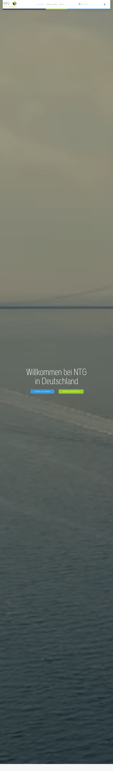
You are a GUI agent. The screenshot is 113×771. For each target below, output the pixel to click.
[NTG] (10, 2)
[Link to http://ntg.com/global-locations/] (104, 4)
